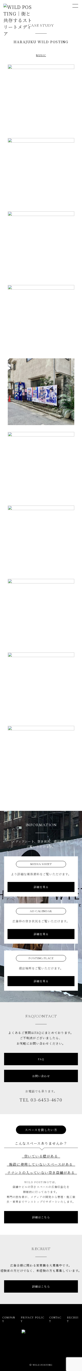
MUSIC (41, 55)
